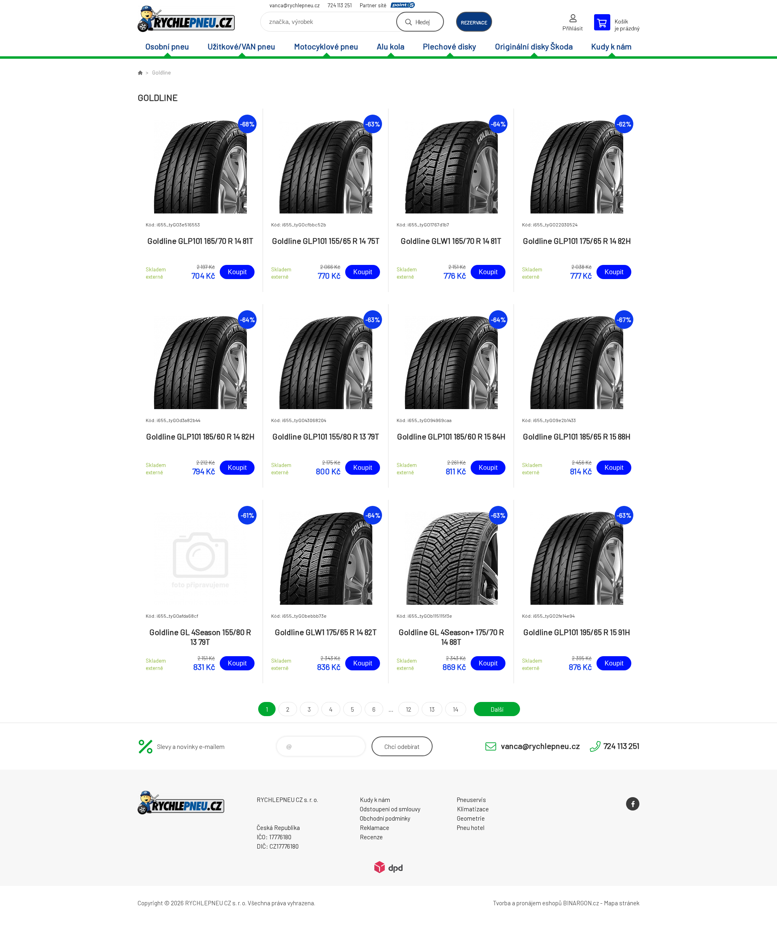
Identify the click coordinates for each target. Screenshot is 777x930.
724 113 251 (340, 5)
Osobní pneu (167, 46)
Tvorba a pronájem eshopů (527, 903)
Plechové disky (449, 46)
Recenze (371, 836)
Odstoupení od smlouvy (390, 809)
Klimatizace (473, 809)
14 (456, 709)
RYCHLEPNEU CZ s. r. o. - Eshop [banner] (186, 19)
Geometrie (471, 818)
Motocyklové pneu (326, 46)
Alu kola (390, 46)
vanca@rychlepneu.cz (295, 5)
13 (432, 709)
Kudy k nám (611, 46)
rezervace (474, 22)
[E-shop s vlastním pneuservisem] (140, 72)
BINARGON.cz (581, 903)
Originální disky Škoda (534, 46)
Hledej (422, 22)
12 (408, 709)
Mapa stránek (621, 903)
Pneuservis (471, 799)
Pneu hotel (470, 827)
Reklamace (374, 827)
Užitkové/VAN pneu (241, 46)
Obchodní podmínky (385, 818)
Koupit (237, 272)
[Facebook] (632, 804)
